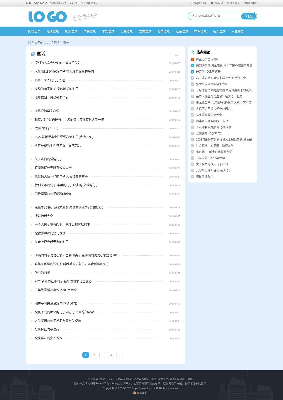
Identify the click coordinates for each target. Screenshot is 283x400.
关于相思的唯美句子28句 (212, 164)
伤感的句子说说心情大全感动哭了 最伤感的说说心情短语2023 (77, 255)
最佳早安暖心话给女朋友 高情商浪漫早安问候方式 (69, 207)
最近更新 (235, 3)
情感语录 (90, 31)
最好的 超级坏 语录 (208, 71)
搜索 (251, 16)
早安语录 (108, 31)
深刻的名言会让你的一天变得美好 (58, 62)
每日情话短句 (204, 176)
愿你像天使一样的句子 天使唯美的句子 (61, 176)
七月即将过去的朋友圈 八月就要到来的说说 (224, 90)
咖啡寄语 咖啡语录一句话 (212, 121)
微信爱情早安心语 (47, 111)
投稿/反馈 (218, 3)
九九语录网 (52, 42)
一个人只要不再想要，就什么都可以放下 (62, 224)
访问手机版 (200, 3)
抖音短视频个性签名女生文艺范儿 (58, 145)
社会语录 (182, 31)
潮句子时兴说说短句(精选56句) (56, 303)
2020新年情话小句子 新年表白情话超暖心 (63, 281)
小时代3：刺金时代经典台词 (214, 151)
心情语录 (163, 31)
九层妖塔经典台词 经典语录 (213, 170)
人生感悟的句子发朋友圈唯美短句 (58, 320)
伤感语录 (127, 31)
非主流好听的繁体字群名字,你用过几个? (221, 77)
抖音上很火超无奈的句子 (52, 242)
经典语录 (53, 31)
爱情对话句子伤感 (47, 329)
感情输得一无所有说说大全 (53, 167)
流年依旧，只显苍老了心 (52, 97)
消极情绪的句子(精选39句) (53, 193)
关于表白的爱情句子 (48, 159)
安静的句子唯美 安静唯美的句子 (57, 88)
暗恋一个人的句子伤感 (50, 80)
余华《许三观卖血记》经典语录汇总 (219, 96)
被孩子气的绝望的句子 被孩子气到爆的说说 (64, 312)
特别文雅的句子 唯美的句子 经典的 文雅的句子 (67, 185)
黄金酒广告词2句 (207, 59)
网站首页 (34, 31)
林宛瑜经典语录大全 (209, 114)
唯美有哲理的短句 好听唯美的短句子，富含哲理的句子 (72, 264)
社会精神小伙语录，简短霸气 (215, 145)
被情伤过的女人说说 (48, 338)
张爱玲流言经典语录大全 (212, 84)
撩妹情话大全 (44, 216)
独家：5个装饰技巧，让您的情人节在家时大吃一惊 (69, 119)
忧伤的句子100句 (46, 128)
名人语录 (219, 31)
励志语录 (71, 31)
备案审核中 (143, 392)
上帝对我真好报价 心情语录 (213, 127)
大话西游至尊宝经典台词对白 (215, 108)
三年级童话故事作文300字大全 (56, 290)
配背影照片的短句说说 (50, 233)
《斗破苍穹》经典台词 (210, 158)
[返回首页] (177, 53)
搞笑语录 (200, 31)
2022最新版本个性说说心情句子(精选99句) (64, 137)
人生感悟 (237, 31)
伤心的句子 (42, 272)
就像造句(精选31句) (208, 133)
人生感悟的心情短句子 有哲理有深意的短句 (64, 71)
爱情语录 (145, 31)
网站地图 (251, 3)
